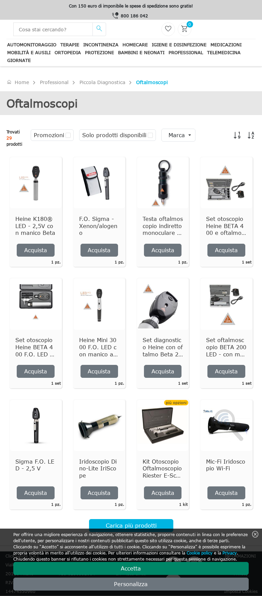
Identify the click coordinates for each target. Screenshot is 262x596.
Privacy (229, 552)
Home (17, 82)
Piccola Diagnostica (102, 82)
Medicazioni (226, 44)
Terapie (69, 44)
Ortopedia (68, 52)
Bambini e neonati (141, 52)
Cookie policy (200, 552)
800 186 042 (134, 15)
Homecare (135, 44)
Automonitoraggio (31, 44)
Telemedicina (224, 52)
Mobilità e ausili (28, 52)
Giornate (19, 60)
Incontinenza (100, 44)
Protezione (99, 52)
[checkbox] (68, 135)
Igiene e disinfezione (179, 44)
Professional (186, 52)
